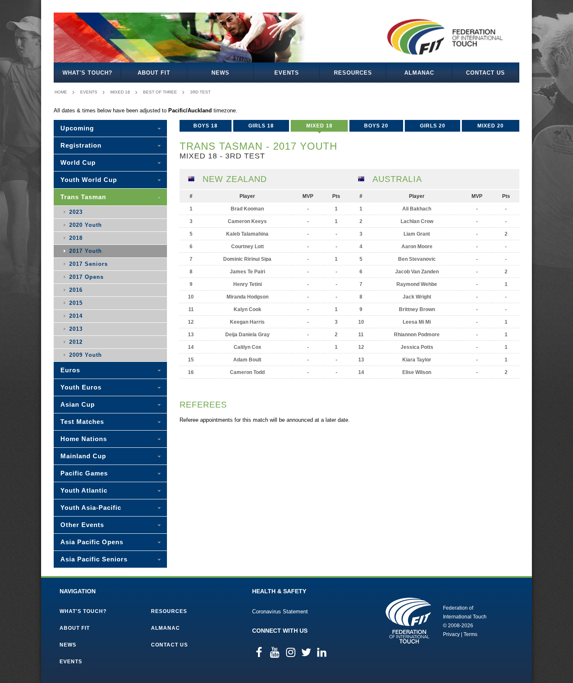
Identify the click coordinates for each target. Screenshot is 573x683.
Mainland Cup (83, 456)
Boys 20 (376, 126)
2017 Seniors (88, 264)
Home (61, 92)
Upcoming (77, 128)
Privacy (451, 634)
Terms (470, 634)
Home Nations (83, 438)
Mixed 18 (120, 92)
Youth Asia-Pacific (90, 507)
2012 (76, 342)
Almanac (419, 73)
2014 (76, 316)
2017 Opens (86, 277)
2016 (76, 290)
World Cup (78, 162)
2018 (76, 238)
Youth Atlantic (83, 490)
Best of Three (160, 92)
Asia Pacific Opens (91, 541)
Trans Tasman (83, 196)
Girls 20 (432, 126)
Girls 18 (261, 126)
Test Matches (82, 421)
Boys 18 (205, 126)
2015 (76, 303)
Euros (70, 370)
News (220, 73)
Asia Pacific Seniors (94, 559)
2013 (76, 329)
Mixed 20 (490, 126)
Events (286, 73)
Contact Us (485, 73)
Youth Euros (81, 387)
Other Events (82, 524)
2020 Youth (85, 225)
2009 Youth (85, 355)
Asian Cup (77, 404)
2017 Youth (85, 251)
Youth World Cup (88, 179)
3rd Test (200, 92)
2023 (76, 212)
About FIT (154, 73)
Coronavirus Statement (280, 611)
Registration (81, 145)
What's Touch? (87, 73)
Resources (353, 73)
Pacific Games (84, 473)
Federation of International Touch (408, 620)
